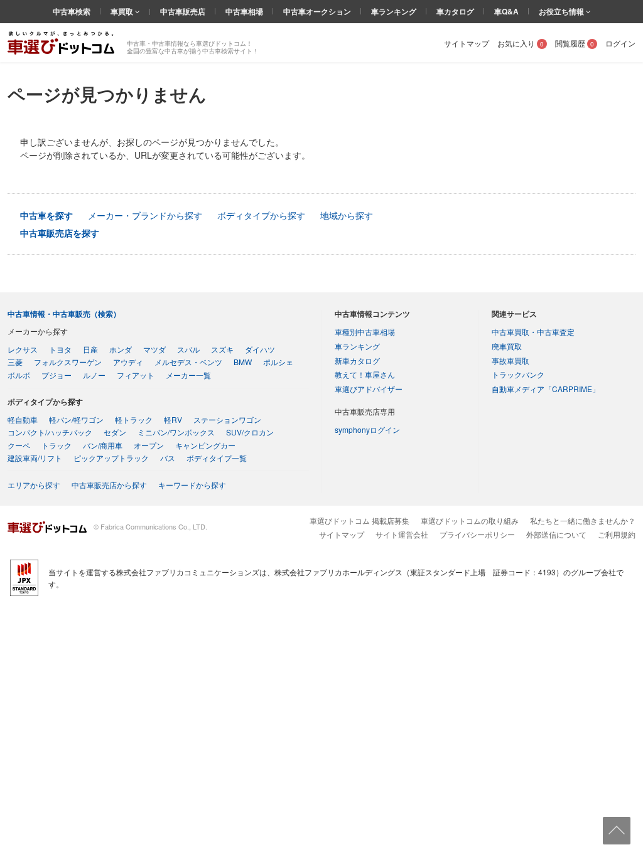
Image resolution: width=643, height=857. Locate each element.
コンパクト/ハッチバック (50, 432)
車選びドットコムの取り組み (470, 520)
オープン (149, 445)
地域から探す (346, 215)
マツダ (154, 349)
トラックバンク (518, 374)
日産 (90, 349)
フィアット (135, 375)
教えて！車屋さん (365, 374)
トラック (56, 445)
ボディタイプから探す (261, 215)
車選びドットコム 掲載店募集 (359, 520)
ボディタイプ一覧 (216, 457)
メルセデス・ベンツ (188, 361)
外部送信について (556, 534)
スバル (188, 349)
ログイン (620, 43)
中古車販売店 (182, 11)
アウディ (128, 361)
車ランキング (393, 11)
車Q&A (506, 11)
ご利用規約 (616, 534)
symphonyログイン (367, 429)
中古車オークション (317, 11)
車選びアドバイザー (369, 388)
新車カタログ (357, 360)
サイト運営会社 (402, 534)
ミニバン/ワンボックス (176, 432)
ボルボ (19, 375)
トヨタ (60, 349)
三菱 (15, 361)
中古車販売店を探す (59, 232)
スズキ (222, 349)
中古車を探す (46, 215)
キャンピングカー (205, 445)
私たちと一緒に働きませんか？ (582, 520)
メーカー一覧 (188, 375)
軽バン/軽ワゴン (76, 419)
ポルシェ (278, 361)
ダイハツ (260, 349)
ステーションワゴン (227, 419)
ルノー (94, 375)
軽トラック (134, 419)
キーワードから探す (192, 484)
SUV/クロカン (250, 432)
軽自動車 (23, 419)
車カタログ (455, 11)
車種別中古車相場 (365, 331)
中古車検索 (71, 11)
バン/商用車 (102, 445)
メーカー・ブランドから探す (145, 215)
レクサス (23, 349)
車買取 (123, 11)
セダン (115, 432)
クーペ (19, 445)
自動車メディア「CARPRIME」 (546, 388)
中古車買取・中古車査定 (533, 331)
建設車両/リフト (35, 457)
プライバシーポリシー (477, 534)
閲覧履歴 (574, 43)
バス (167, 457)
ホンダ (120, 349)
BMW (243, 361)
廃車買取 (507, 346)
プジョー (56, 375)
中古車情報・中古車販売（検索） (64, 313)
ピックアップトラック (111, 457)
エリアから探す (34, 484)
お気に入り (520, 43)
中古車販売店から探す (109, 484)
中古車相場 (244, 11)
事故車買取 (510, 360)
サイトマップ (466, 43)
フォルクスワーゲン (68, 361)
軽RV (173, 419)
